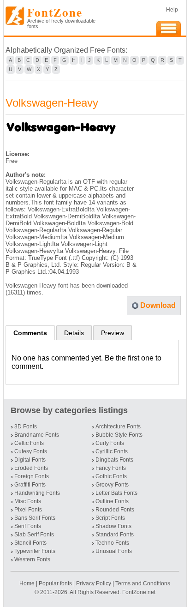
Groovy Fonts (112, 484)
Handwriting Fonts (37, 493)
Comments (30, 333)
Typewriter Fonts (34, 551)
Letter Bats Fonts (116, 493)
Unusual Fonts (113, 551)
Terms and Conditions (142, 583)
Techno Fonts (112, 543)
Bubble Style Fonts (118, 435)
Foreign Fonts (31, 476)
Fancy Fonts (110, 468)
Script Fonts (110, 518)
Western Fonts (32, 559)
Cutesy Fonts (30, 451)
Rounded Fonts (114, 509)
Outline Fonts (112, 501)
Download (158, 305)
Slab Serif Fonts (34, 534)
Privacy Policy (93, 583)
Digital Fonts (30, 460)
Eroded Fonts (31, 468)
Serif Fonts (27, 526)
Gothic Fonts (111, 476)
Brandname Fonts (36, 435)
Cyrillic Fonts (111, 451)
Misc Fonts (27, 501)
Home (27, 583)
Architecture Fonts (118, 426)
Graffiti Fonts (30, 484)
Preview (112, 333)
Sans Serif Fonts (34, 518)
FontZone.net (138, 592)
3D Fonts (25, 426)
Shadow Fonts (113, 526)
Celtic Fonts (29, 443)
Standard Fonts (114, 534)
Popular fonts (55, 583)
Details (74, 333)
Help (172, 9)
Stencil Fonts (30, 543)
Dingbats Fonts (114, 460)
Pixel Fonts (28, 509)
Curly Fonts (109, 443)
